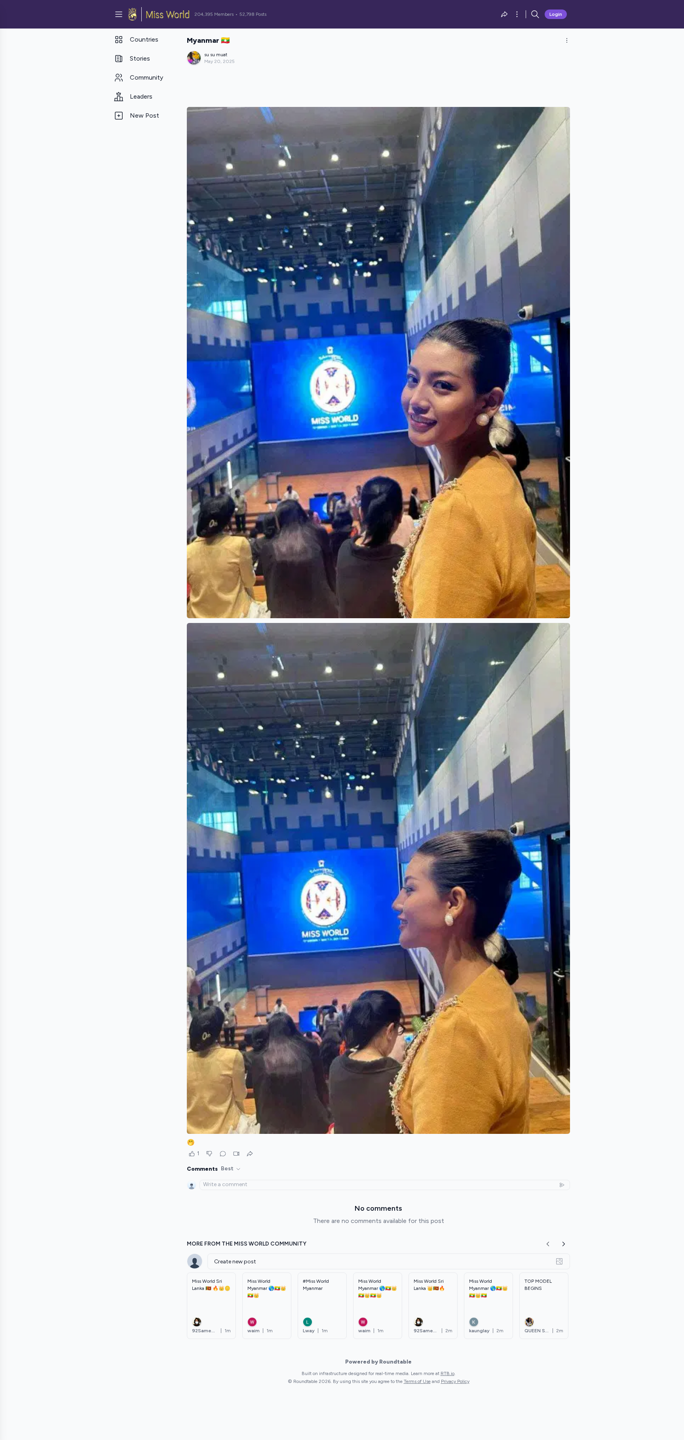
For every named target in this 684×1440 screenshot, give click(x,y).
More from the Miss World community (246, 1243)
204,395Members (214, 14)
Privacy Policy (455, 1381)
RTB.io (447, 1373)
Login (555, 14)
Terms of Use (417, 1381)
